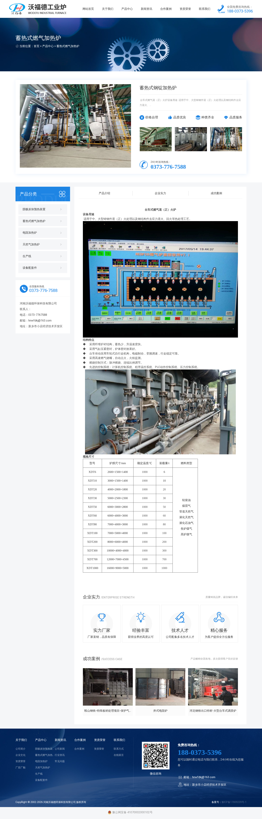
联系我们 (204, 9)
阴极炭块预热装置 (45, 748)
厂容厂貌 (20, 767)
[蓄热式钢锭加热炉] (226, 139)
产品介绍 (104, 193)
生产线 (39, 773)
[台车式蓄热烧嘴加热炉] (156, 139)
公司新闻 (60, 748)
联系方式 (119, 748)
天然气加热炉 (42, 767)
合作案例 (166, 9)
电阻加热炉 (41, 761)
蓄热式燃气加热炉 (67, 46)
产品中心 (127, 9)
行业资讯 (60, 755)
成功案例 (216, 193)
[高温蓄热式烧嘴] (191, 139)
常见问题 (60, 761)
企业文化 (20, 755)
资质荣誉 (185, 9)
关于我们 (107, 9)
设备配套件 (41, 780)
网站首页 (88, 9)
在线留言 (119, 755)
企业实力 (160, 193)
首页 (36, 46)
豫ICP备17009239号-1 (234, 802)
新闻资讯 (146, 9)
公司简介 (20, 748)
